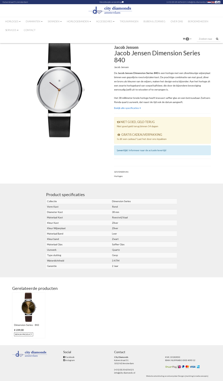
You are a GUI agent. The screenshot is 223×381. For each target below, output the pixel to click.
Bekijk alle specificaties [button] (127, 107)
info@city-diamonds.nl (197, 2)
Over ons (177, 21)
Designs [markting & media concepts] (193, 376)
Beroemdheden (198, 21)
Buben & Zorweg (154, 21)
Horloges (118, 176)
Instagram (70, 360)
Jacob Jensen (121, 67)
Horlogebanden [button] (78, 21)
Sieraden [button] (54, 21)
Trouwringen (129, 21)
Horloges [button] (12, 21)
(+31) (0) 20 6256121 (176, 2)
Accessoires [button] (104, 21)
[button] (187, 38)
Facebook (69, 357)
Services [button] (11, 30)
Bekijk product (23, 334)
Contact (30, 30)
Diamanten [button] (33, 21)
